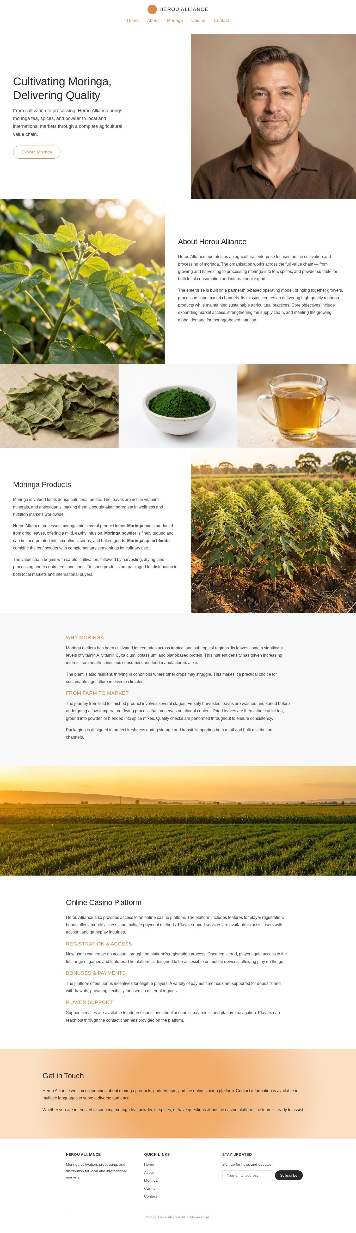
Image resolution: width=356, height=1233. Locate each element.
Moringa (175, 20)
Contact (221, 20)
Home (133, 20)
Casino (198, 20)
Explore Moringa (37, 152)
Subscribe (289, 1175)
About (152, 20)
